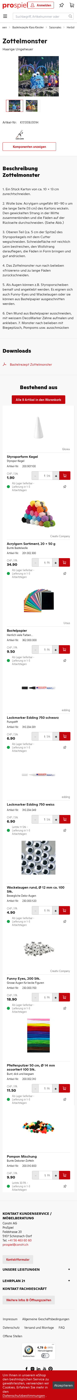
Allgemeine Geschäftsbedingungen (45, 1319)
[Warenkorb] (72, 5)
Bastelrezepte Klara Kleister (28, 27)
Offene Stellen (12, 1336)
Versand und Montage (39, 1327)
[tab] (14, 106)
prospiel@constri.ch (15, 1244)
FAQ (62, 1327)
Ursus (67, 623)
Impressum (10, 1319)
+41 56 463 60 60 (20, 1240)
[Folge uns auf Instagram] (33, 1369)
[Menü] (53, 1345)
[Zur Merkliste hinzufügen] (65, 486)
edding (66, 710)
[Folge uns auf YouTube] (44, 1369)
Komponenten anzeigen (29, 146)
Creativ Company (60, 536)
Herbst (70, 27)
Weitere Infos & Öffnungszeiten (28, 1300)
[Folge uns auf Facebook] (27, 1369)
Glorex (66, 449)
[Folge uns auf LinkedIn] (38, 1369)
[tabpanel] (38, 76)
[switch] (45, 1355)
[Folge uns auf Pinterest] (50, 1369)
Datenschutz (11, 1327)
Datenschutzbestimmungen (24, 1395)
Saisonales (55, 27)
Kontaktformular (18, 1259)
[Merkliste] (61, 5)
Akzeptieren (63, 1385)
